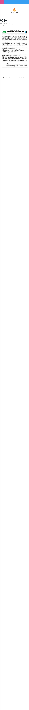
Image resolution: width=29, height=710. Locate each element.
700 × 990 (8, 23)
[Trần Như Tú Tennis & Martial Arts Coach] (14, 10)
